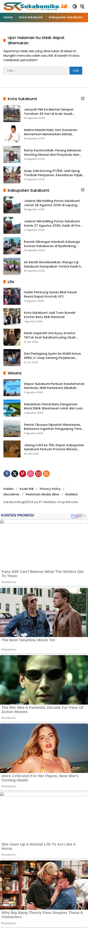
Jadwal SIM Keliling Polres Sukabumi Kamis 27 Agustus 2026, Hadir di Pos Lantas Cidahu (52, 223)
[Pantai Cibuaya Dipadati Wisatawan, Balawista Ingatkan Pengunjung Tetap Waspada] (12, 428)
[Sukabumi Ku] (35, 6)
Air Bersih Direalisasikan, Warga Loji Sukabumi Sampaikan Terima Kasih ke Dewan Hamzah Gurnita (53, 264)
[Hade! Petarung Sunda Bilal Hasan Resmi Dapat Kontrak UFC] (12, 296)
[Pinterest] (22, 473)
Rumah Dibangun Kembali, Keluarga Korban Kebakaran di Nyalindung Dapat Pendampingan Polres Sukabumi (52, 244)
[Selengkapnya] (83, 98)
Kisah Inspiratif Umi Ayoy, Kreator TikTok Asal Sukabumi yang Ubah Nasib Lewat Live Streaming (50, 335)
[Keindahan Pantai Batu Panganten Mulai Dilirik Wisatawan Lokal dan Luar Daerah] (12, 408)
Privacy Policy (50, 489)
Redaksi (71, 494)
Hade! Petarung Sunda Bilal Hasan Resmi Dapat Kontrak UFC (50, 294)
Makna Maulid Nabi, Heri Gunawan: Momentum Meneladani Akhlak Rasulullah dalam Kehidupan (51, 132)
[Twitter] (14, 473)
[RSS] (46, 473)
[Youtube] (38, 473)
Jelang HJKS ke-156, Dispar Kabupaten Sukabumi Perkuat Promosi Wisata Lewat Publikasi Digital (54, 447)
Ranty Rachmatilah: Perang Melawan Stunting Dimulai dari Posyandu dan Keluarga (52, 152)
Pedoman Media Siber (42, 494)
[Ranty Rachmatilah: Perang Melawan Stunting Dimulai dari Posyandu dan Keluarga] (12, 154)
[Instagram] (30, 473)
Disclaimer (11, 494)
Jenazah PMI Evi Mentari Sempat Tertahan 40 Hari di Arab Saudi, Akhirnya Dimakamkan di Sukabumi (51, 112)
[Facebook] (6, 473)
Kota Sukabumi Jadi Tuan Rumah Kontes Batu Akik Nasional (49, 315)
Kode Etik (27, 489)
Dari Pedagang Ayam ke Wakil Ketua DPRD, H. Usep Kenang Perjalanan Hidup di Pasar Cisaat (52, 356)
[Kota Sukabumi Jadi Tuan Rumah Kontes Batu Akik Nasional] (12, 316)
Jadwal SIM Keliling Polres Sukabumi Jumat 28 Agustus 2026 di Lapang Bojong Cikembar (52, 203)
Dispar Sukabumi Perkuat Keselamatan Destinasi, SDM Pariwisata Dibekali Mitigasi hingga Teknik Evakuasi (54, 386)
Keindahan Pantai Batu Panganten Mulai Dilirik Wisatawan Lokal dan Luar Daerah (53, 406)
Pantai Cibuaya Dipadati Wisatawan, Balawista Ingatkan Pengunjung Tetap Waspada (54, 427)
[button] (74, 6)
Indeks (8, 489)
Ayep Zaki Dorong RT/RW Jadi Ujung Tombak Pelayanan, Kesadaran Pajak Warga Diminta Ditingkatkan (53, 173)
